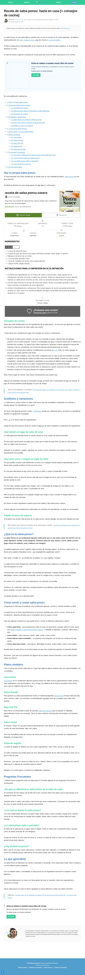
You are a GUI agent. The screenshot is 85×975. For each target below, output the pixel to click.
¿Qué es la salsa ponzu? (17, 128)
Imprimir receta (24, 215)
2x (9, 247)
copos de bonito (54, 40)
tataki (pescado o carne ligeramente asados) (26, 630)
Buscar (10, 2)
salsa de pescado (45, 711)
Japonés (26, 2)
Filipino (58, 2)
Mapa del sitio (48, 967)
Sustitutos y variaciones (16, 117)
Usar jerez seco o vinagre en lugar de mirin (28, 122)
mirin (21, 40)
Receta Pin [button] (63, 215)
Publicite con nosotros (35, 967)
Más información (65, 28)
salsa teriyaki (59, 696)
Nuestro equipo (22, 967)
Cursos (74, 2)
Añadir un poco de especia (22, 125)
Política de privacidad (60, 967)
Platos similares (13, 134)
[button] (6, 206)
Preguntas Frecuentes (16, 152)
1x (6, 247)
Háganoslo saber (40, 313)
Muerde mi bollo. (35, 963)
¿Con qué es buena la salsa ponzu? (25, 158)
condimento (37, 411)
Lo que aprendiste (14, 167)
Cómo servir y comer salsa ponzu (20, 131)
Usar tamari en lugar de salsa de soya (26, 119)
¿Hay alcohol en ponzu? (21, 164)
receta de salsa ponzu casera (18, 105)
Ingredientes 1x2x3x (19, 108)
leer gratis (36, 75)
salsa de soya (29, 40)
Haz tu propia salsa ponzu (17, 102)
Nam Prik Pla (17, 143)
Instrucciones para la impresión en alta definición (30, 111)
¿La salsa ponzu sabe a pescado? (25, 161)
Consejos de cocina (19, 114)
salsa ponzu (69, 176)
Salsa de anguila (18, 149)
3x (11, 247)
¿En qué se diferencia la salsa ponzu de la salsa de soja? (33, 155)
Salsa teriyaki (17, 140)
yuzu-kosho (16, 137)
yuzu (56, 350)
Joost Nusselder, (19, 19)
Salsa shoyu (16, 146)
